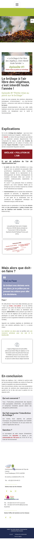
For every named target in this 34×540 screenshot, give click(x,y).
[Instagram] (15, 491)
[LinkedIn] (11, 491)
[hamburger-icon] (17, 4)
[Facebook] (6, 491)
